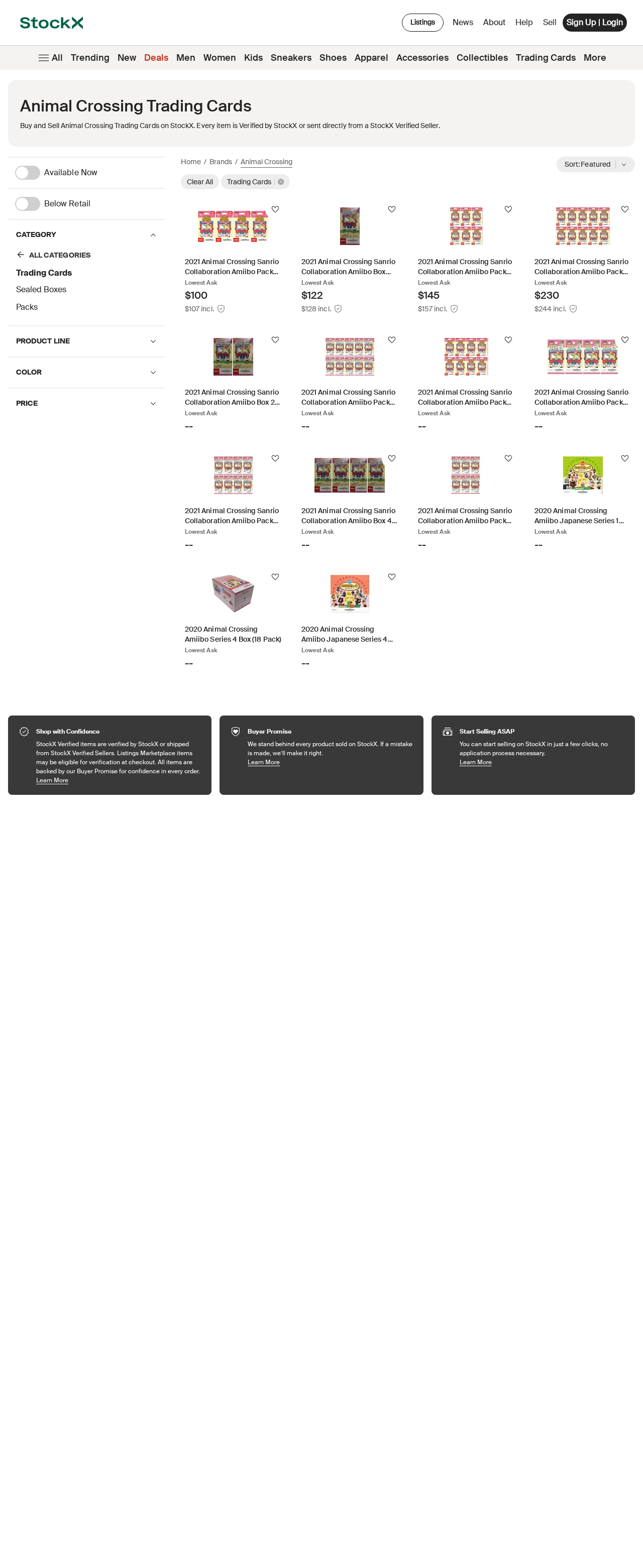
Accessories (422, 58)
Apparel (371, 58)
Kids (253, 58)
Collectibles (482, 58)
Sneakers (291, 58)
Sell (550, 22)
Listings (422, 22)
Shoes (333, 58)
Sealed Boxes (41, 289)
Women (219, 58)
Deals (156, 58)
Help (524, 22)
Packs (27, 307)
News (463, 22)
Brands (220, 161)
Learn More (118, 780)
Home (191, 161)
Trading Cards (546, 58)
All (57, 58)
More (595, 58)
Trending (90, 58)
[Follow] (275, 209)
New (127, 58)
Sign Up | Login (595, 22)
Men (185, 58)
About (496, 25)
